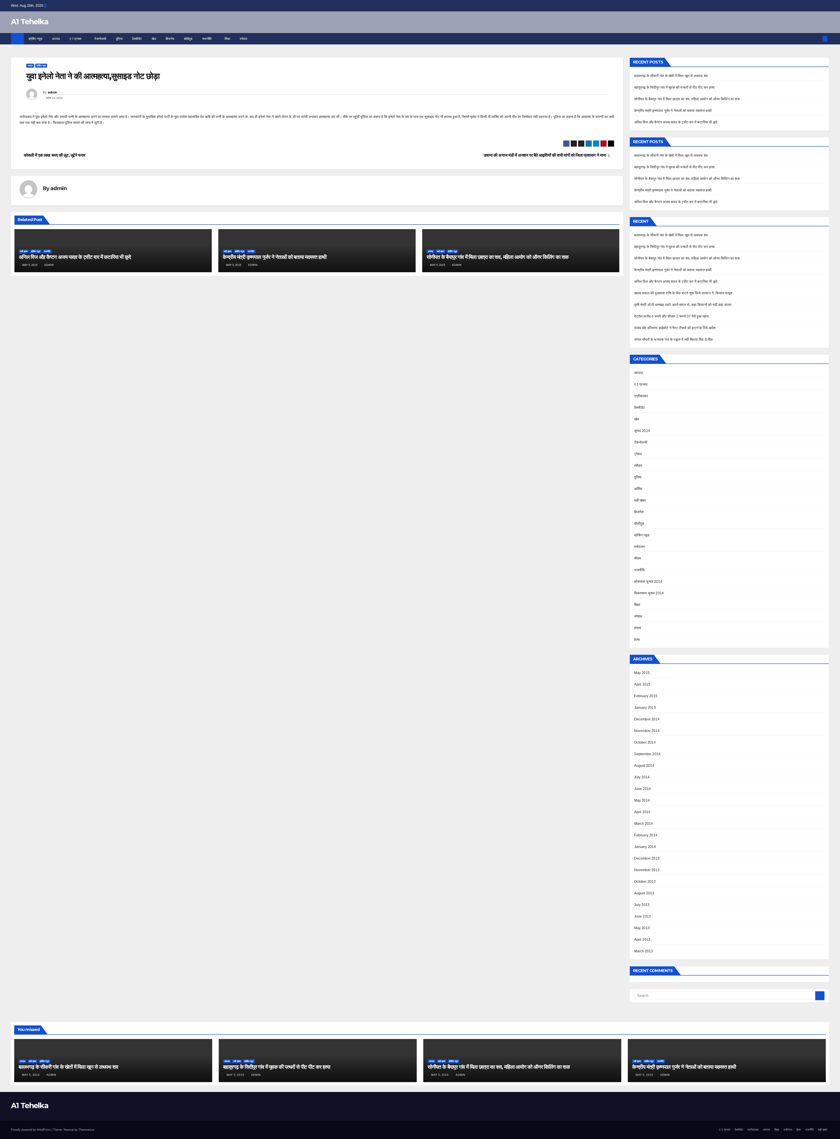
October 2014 (645, 742)
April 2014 (642, 812)
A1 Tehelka (29, 21)
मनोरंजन (639, 547)
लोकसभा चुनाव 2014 (648, 581)
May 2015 (642, 673)
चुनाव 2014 (642, 431)
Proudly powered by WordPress (31, 1129)
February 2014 (646, 835)
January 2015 (645, 707)
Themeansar (86, 1129)
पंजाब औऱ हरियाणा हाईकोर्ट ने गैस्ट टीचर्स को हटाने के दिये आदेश (675, 328)
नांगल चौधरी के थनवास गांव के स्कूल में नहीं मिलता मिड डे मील (673, 339)
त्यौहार (638, 465)
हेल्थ (637, 639)
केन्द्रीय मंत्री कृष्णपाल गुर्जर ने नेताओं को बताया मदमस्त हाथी (274, 257)
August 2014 (644, 765)
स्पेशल (244, 39)
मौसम (637, 558)
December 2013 (647, 858)
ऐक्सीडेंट (137, 39)
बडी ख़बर (23, 251)
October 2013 (645, 881)
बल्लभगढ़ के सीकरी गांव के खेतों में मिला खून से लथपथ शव (671, 76)
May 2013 (642, 928)
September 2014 (647, 754)
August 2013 (644, 893)
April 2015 (642, 684)
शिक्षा (227, 39)
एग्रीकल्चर (641, 396)
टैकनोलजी (100, 39)
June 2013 (642, 916)
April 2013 (642, 939)
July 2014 (642, 777)
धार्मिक (638, 489)
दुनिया (119, 39)
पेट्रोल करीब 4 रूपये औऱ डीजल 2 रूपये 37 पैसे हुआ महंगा (671, 316)
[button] (817, 38)
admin (52, 92)
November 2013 (647, 870)
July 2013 (642, 905)
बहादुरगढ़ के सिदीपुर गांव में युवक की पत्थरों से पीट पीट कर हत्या (674, 87)
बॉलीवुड (188, 39)
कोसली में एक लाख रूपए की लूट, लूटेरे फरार (54, 155)
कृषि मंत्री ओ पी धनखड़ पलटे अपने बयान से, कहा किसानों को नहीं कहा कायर (683, 305)
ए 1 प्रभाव (76, 39)
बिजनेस (170, 39)
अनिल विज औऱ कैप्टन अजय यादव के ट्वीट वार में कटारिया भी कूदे (75, 257)
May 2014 (642, 800)
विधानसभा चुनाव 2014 (649, 593)
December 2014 (647, 719)
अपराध (56, 39)
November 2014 (647, 731)
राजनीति (207, 39)
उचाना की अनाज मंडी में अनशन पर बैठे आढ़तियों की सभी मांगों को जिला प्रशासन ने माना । (547, 155)
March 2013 (643, 951)
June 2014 (642, 789)
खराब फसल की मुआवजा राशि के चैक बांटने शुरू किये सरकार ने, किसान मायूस (683, 293)
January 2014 (645, 847)
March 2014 (643, 823)
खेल (154, 39)
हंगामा (637, 628)
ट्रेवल (638, 454)
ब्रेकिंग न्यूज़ (35, 39)
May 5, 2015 (31, 1074)
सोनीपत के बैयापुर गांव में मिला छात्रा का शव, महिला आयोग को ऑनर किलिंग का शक (498, 257)
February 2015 (646, 696)
